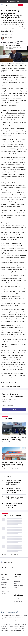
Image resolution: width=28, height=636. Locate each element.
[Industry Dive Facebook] (5, 567)
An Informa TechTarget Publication (14, 1)
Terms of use (13, 628)
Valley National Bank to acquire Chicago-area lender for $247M (14, 482)
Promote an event (18, 590)
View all (4, 554)
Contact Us (4, 582)
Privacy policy (4, 628)
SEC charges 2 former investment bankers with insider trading (14, 490)
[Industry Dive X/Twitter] (9, 567)
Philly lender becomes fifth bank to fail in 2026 (15, 498)
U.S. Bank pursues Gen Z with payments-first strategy (14, 438)
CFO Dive (16, 598)
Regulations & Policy (14, 386)
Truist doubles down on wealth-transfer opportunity (14, 505)
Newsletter (4, 584)
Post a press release (12, 554)
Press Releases (5, 591)
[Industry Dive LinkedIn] (2, 567)
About (3, 577)
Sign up (20, 5)
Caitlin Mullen (8, 37)
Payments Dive (18, 601)
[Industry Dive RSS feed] (12, 567)
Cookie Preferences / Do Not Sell (14, 630)
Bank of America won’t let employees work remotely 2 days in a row (13, 464)
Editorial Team (5, 579)
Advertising (17, 579)
